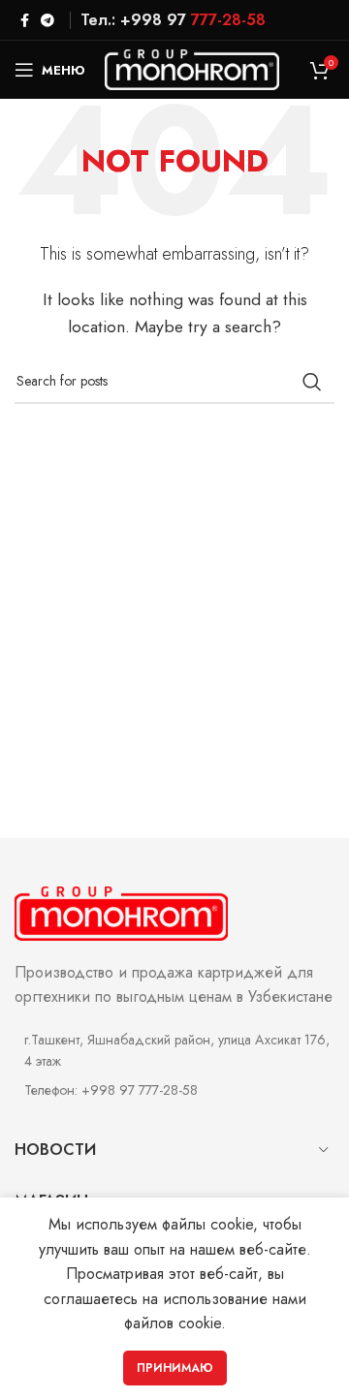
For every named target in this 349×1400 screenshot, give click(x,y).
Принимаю (175, 1368)
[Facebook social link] (25, 20)
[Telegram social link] (47, 20)
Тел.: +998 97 (173, 20)
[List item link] (174, 1090)
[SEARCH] (312, 381)
